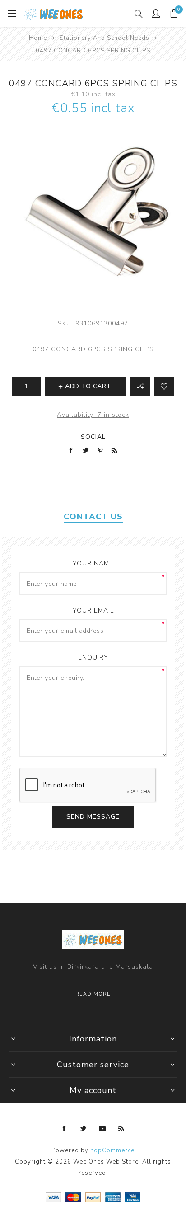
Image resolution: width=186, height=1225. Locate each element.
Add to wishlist (164, 386)
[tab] (92, 516)
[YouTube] (102, 1128)
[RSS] (121, 1128)
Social (93, 437)
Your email (93, 610)
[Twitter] (83, 1128)
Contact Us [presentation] (93, 516)
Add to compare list (140, 386)
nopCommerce (112, 1150)
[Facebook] (64, 1128)
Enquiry (93, 657)
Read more (93, 994)
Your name (93, 563)
